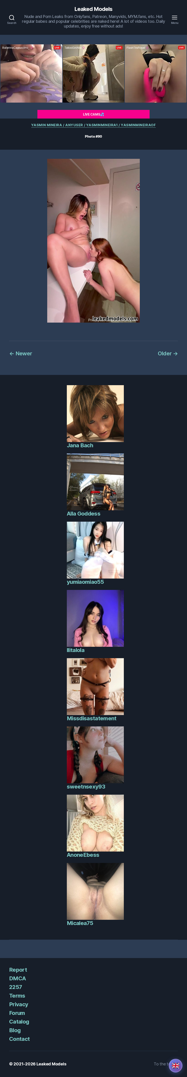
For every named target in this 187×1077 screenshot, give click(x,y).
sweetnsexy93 (86, 786)
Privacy (18, 1004)
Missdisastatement (92, 718)
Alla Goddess (83, 513)
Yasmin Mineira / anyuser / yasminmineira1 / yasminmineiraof (93, 125)
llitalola (75, 650)
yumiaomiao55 (85, 582)
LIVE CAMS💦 (93, 114)
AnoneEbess (83, 855)
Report (18, 969)
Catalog (19, 1021)
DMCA (17, 978)
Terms (17, 995)
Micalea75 (80, 923)
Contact (19, 1039)
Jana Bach (80, 445)
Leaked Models (93, 9)
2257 (15, 987)
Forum (17, 1013)
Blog (15, 1030)
